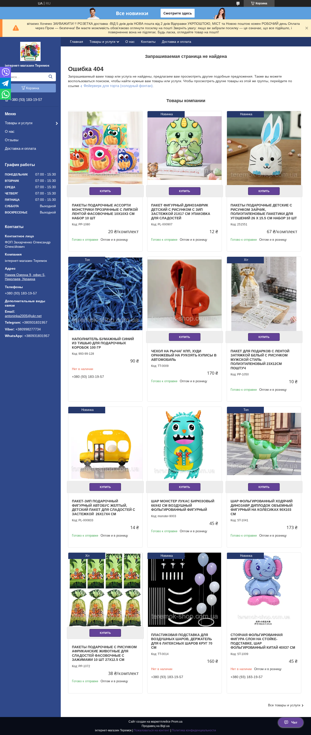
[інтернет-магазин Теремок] (30, 51)
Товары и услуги (18, 123)
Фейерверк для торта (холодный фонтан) (118, 86)
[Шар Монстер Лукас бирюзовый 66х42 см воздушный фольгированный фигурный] (184, 444)
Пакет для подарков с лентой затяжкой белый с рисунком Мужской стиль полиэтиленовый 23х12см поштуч (260, 359)
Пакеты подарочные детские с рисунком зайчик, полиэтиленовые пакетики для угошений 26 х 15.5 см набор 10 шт (264, 211)
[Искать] (50, 76)
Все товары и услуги (284, 705)
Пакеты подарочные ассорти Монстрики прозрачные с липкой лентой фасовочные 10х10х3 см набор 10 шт (105, 211)
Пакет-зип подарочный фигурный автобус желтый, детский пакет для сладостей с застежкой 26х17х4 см (103, 507)
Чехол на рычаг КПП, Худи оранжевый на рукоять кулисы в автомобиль (183, 355)
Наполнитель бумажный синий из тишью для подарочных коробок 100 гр (103, 343)
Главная (76, 42)
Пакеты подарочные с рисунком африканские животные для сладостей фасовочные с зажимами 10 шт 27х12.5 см (104, 653)
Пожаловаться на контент (152, 730)
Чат (294, 722)
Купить (105, 191)
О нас (10, 131)
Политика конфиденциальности (194, 730)
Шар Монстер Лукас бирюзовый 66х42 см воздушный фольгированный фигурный (182, 505)
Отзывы (11, 140)
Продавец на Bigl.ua (156, 726)
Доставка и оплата (20, 148)
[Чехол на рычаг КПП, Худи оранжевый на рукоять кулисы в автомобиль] (184, 294)
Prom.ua (176, 721)
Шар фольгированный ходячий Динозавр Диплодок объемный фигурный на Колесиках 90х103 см (262, 507)
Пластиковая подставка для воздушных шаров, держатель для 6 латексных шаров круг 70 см (181, 641)
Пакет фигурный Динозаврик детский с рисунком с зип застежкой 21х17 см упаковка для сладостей (180, 211)
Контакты (148, 42)
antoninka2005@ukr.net (23, 316)
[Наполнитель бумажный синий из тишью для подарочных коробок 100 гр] (105, 294)
